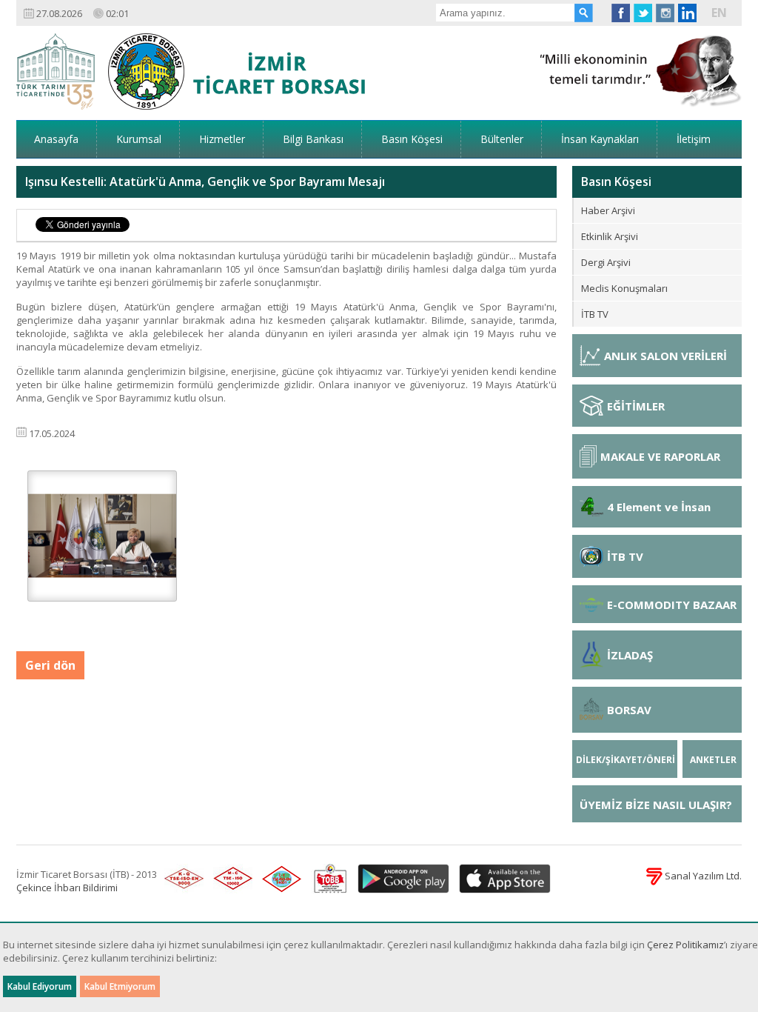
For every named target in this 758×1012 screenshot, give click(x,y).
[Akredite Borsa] (326, 879)
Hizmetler (222, 139)
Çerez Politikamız (685, 944)
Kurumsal (138, 139)
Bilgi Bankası (313, 139)
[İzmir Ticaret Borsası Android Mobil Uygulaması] (401, 879)
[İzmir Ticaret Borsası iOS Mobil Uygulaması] (501, 879)
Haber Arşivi (608, 210)
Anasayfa (56, 139)
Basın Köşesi (412, 139)
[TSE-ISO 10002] (230, 879)
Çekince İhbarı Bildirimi (67, 887)
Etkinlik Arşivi (609, 236)
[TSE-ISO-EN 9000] (181, 879)
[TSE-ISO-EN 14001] (279, 879)
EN (719, 12)
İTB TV (594, 314)
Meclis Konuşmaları (624, 288)
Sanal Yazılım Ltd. (702, 875)
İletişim (694, 139)
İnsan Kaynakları (600, 139)
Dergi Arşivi (606, 262)
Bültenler (501, 139)
